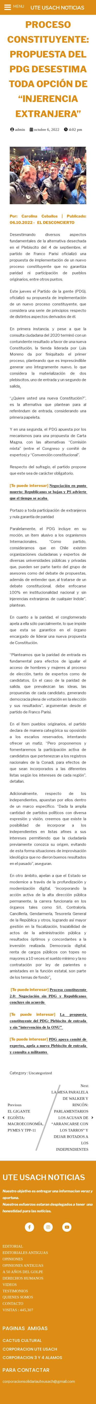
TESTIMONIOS (15, 1291)
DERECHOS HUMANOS (23, 1278)
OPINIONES (13, 1259)
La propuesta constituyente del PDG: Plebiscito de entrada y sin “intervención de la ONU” (48, 1020)
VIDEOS (10, 1285)
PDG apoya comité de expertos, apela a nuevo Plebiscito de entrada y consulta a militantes (48, 1045)
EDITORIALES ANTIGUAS (25, 1253)
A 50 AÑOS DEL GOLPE (23, 1272)
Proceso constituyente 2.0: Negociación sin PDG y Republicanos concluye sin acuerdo (48, 996)
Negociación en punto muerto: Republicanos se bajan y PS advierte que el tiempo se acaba (48, 492)
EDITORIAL (13, 1246)
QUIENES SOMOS (18, 1297)
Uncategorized (40, 1073)
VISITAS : (18, 1310)
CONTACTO (13, 1304)
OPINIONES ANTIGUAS (23, 1265)
